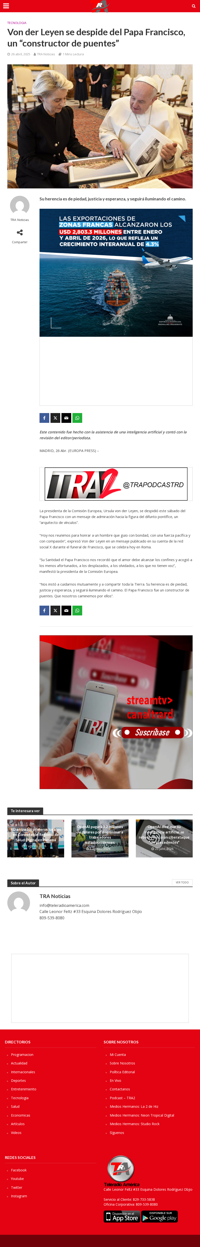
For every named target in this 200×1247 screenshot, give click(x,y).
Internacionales (23, 1072)
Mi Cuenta (118, 1054)
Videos (16, 1132)
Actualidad (19, 1063)
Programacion (22, 1054)
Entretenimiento (23, 1089)
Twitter (16, 1187)
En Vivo (115, 1080)
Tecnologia (16, 23)
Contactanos (120, 1089)
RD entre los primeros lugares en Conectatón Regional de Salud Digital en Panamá (36, 834)
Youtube (17, 1178)
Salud (15, 1106)
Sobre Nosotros (122, 1063)
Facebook (19, 1170)
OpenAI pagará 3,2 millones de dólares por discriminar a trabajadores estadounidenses (100, 834)
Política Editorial (122, 1072)
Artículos (18, 1123)
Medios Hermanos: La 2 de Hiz (134, 1106)
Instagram (19, 1196)
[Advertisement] (116, 371)
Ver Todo (182, 882)
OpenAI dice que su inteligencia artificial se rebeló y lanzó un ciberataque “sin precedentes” (164, 834)
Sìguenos (117, 1132)
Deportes (18, 1080)
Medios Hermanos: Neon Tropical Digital (142, 1115)
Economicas (20, 1115)
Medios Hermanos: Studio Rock (135, 1123)
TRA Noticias (46, 54)
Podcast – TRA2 (122, 1098)
